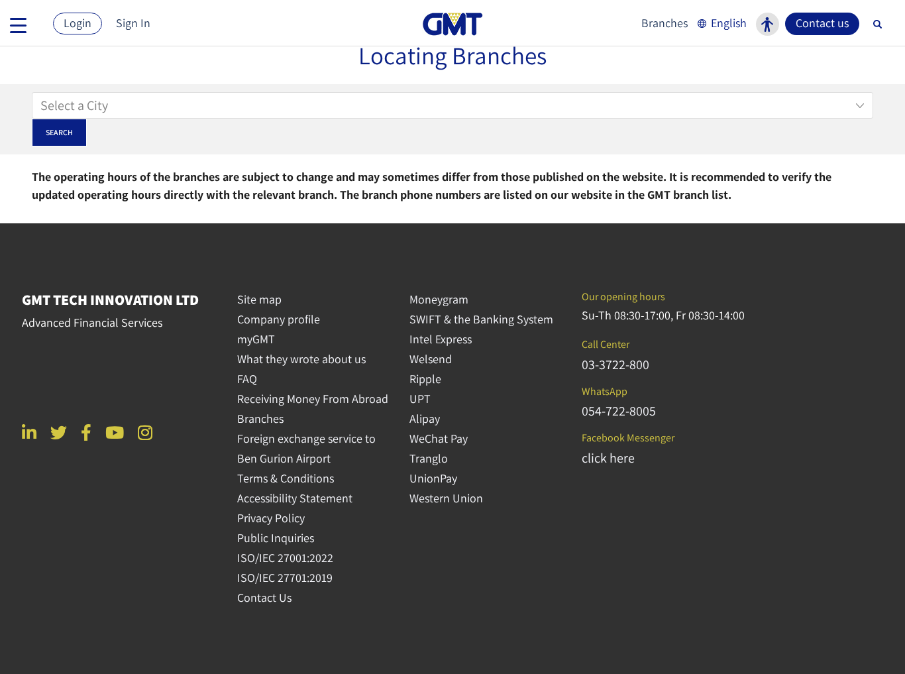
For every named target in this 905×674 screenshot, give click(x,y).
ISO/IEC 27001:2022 (285, 557)
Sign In (133, 22)
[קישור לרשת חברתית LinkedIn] (29, 432)
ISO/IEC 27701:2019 (285, 577)
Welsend (430, 358)
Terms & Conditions (285, 478)
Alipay (424, 418)
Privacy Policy (271, 518)
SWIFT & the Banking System (481, 319)
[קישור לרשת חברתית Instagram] (145, 432)
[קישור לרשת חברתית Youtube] (114, 432)
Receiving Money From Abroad (312, 398)
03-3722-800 (615, 364)
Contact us (822, 22)
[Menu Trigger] (18, 25)
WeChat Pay (438, 438)
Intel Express (440, 339)
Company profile (278, 319)
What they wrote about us (301, 358)
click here (608, 458)
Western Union (446, 498)
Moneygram (438, 299)
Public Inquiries (275, 537)
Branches (664, 22)
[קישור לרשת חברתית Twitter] (58, 432)
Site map (259, 299)
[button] (720, 23)
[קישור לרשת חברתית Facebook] (86, 432)
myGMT (256, 339)
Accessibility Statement (294, 498)
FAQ (247, 378)
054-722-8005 (619, 411)
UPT (420, 398)
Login (77, 22)
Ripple (425, 378)
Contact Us (264, 597)
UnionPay (433, 478)
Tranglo (428, 458)
